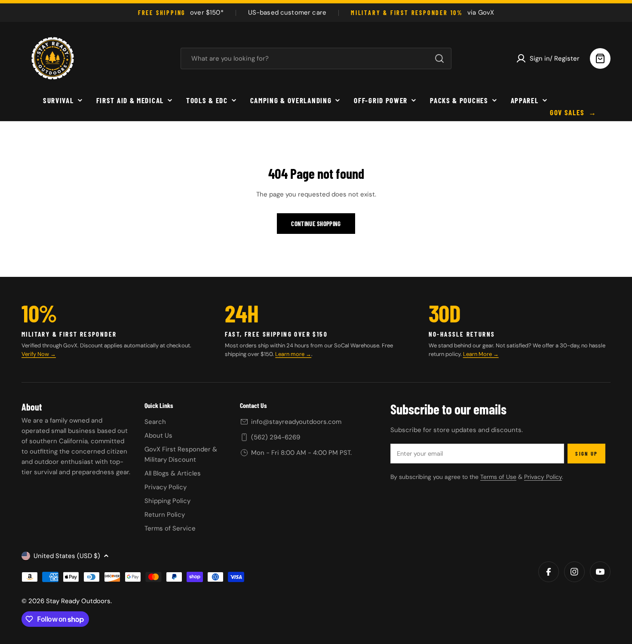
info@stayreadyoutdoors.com (296, 421)
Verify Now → (38, 354)
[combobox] (316, 58)
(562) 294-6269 (275, 437)
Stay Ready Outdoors (78, 601)
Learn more (290, 354)
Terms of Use (498, 477)
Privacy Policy (543, 477)
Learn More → (481, 354)
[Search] (439, 58)
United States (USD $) (67, 556)
